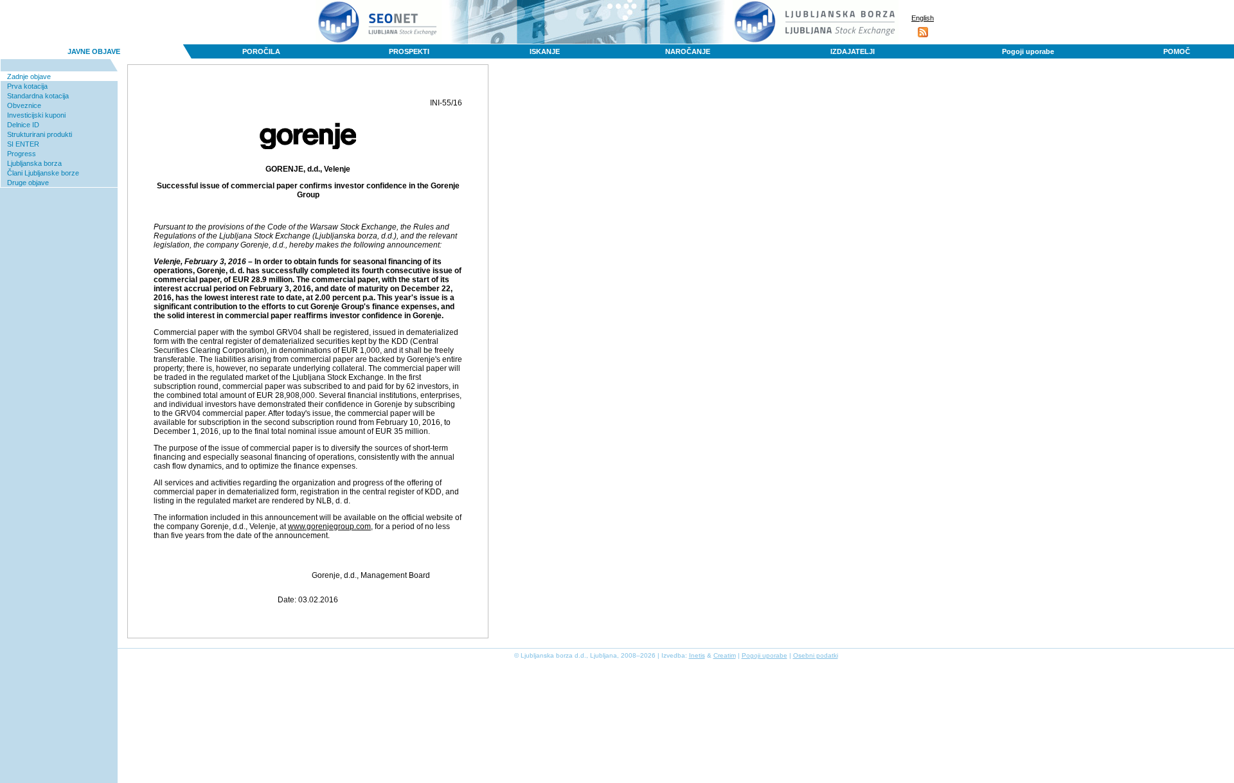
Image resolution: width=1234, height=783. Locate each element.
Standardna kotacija (38, 96)
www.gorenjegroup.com (329, 526)
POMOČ (1176, 51)
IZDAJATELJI (852, 51)
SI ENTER (23, 144)
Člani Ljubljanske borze (43, 173)
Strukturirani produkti (39, 134)
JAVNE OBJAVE (93, 51)
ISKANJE (545, 51)
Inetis (697, 655)
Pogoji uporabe (1028, 51)
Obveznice (24, 105)
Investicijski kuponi (36, 115)
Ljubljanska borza (34, 163)
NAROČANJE (687, 51)
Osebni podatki (815, 655)
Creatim (724, 655)
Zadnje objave (29, 76)
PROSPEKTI (409, 51)
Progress (21, 154)
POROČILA (261, 51)
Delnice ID (23, 125)
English (922, 18)
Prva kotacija (27, 86)
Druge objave (28, 182)
